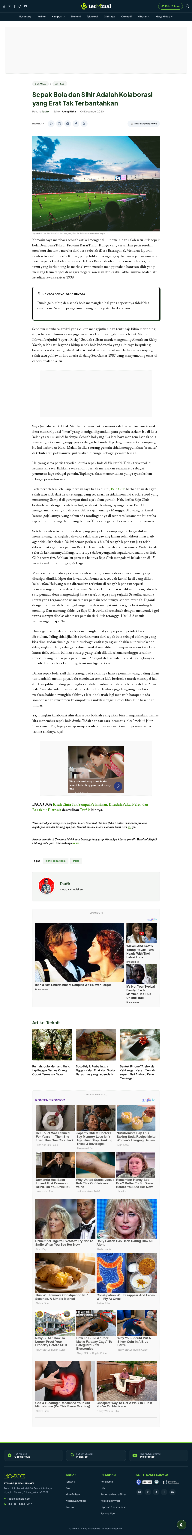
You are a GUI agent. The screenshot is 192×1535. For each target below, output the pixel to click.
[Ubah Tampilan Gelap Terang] (181, 1524)
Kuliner (42, 16)
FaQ (102, 1487)
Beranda (40, 83)
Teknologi (92, 16)
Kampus (57, 16)
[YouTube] (25, 6)
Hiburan (143, 16)
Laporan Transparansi (112, 1507)
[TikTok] (20, 6)
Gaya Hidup (163, 16)
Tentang (70, 1481)
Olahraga (109, 16)
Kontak (70, 1507)
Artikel (59, 83)
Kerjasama (106, 1481)
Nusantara (25, 16)
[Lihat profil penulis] (46, 893)
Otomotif (126, 16)
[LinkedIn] (172, 1492)
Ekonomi (75, 16)
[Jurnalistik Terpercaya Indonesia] (170, 1482)
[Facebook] (15, 6)
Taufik (85, 810)
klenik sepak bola (56, 860)
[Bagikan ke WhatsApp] (51, 123)
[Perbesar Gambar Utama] (96, 230)
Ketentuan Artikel (76, 1500)
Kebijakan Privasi (110, 1500)
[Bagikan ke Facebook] (76, 123)
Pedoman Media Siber (113, 1494)
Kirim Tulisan (73, 1494)
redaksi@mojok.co (19, 1498)
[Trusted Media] (138, 1482)
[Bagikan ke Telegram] (67, 123)
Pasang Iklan (107, 1513)
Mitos (76, 860)
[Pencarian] (187, 6)
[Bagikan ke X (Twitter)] (84, 123)
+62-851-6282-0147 (20, 1503)
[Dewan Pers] (156, 1482)
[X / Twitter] (9, 6)
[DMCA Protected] (147, 1482)
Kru (68, 1487)
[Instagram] (4, 6)
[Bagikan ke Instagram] (59, 123)
